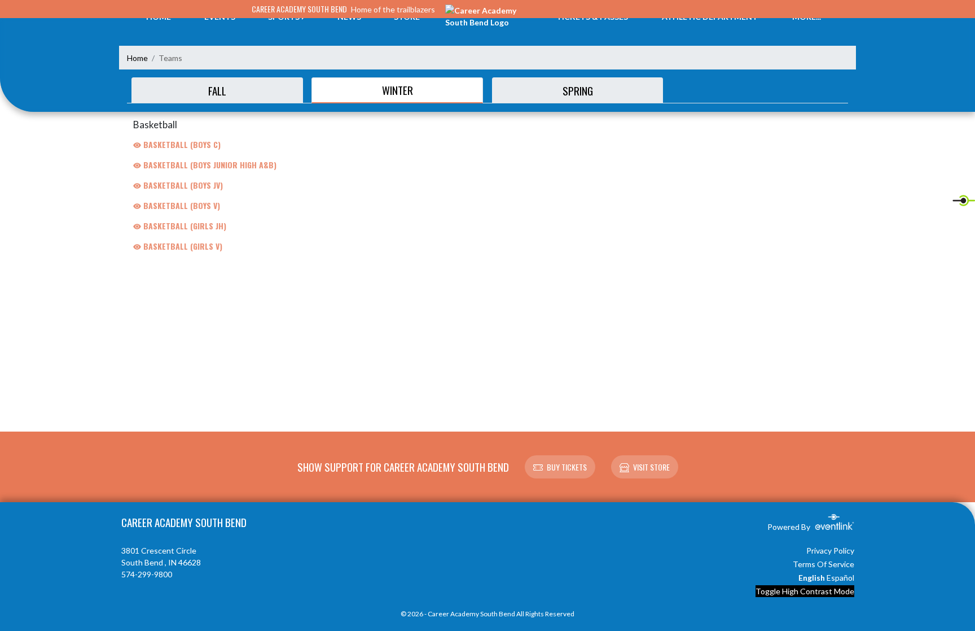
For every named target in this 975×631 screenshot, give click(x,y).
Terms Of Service (823, 564)
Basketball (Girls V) (181, 246)
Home (137, 58)
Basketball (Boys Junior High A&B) (208, 165)
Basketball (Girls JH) (183, 226)
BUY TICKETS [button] (567, 467)
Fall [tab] (217, 90)
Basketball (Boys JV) (182, 185)
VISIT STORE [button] (651, 467)
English (811, 577)
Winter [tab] (397, 90)
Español (840, 577)
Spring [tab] (578, 90)
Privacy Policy (830, 550)
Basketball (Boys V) (180, 205)
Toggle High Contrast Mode (805, 591)
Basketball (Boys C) (181, 144)
